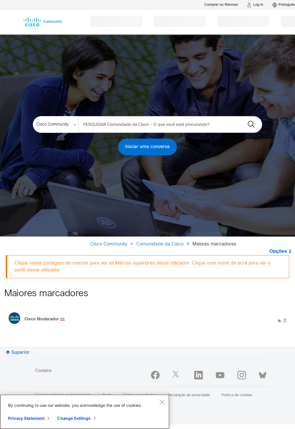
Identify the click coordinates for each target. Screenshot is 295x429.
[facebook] (155, 375)
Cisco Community (108, 244)
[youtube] (220, 375)
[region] (84, 411)
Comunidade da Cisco (160, 244)
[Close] (162, 402)
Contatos (43, 371)
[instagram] (241, 375)
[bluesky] (262, 373)
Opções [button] (278, 251)
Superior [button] (20, 352)
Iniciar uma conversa (147, 147)
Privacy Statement (26, 418)
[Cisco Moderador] (39, 325)
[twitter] (177, 375)
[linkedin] (198, 375)
